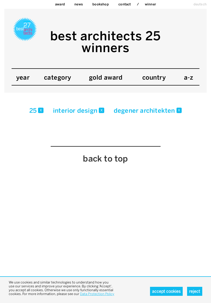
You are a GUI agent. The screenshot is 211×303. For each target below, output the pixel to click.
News (78, 4)
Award (60, 4)
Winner (150, 4)
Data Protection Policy (97, 294)
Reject (194, 291)
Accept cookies (166, 291)
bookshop (100, 4)
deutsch (200, 4)
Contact (124, 4)
